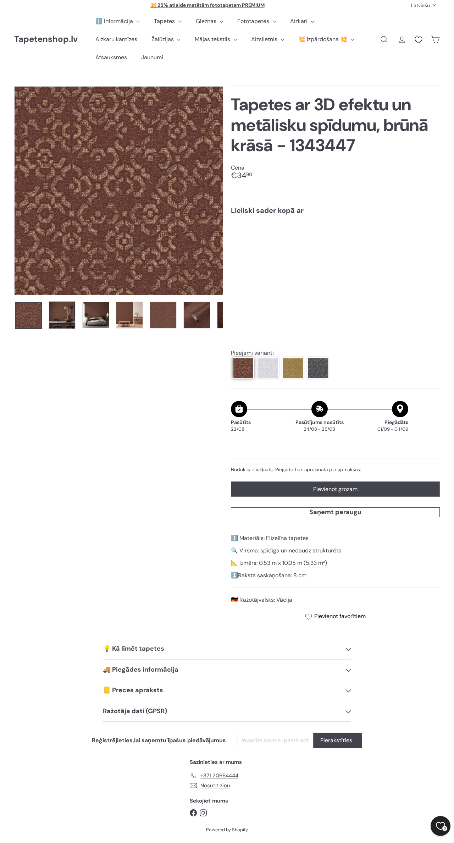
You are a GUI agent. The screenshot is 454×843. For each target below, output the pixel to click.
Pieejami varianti (252, 352)
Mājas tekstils (213, 39)
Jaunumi (152, 57)
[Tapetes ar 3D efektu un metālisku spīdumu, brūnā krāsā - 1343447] (335, 244)
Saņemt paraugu (335, 512)
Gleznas (207, 21)
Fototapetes (254, 21)
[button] (243, 368)
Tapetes (165, 21)
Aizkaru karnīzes (116, 39)
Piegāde (284, 469)
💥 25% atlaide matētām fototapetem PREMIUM (207, 5)
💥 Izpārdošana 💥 (323, 39)
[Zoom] (119, 191)
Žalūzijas (163, 39)
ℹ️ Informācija (114, 21)
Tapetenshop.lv (46, 39)
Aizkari (299, 21)
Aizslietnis (265, 39)
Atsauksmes (111, 57)
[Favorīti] (418, 40)
